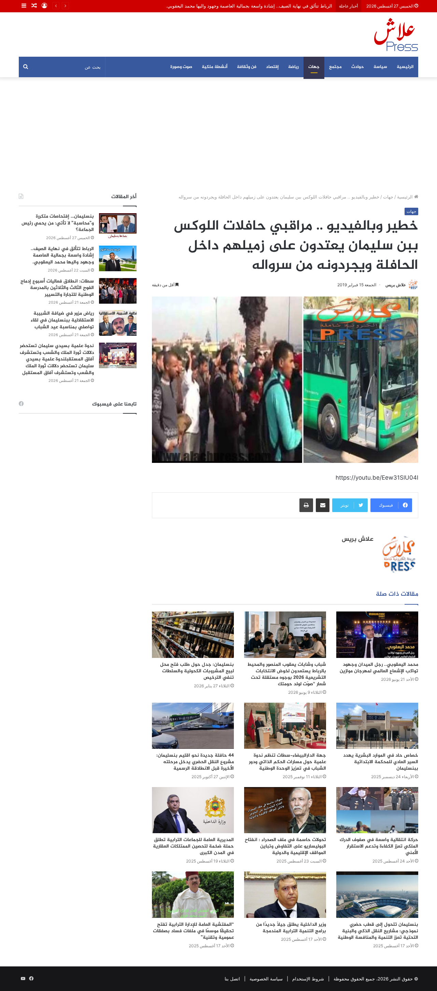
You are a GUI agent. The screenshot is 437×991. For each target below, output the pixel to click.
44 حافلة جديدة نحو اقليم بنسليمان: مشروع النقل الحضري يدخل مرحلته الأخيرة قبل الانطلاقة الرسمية (195, 762)
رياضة (293, 67)
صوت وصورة (181, 67)
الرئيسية (405, 67)
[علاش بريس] (396, 34)
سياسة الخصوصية (266, 978)
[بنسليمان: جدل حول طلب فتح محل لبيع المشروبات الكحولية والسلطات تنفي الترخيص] (193, 634)
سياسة (380, 67)
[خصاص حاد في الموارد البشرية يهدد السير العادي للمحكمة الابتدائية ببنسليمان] (377, 726)
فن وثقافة (246, 67)
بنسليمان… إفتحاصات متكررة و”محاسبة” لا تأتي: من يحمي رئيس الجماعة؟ (58, 223)
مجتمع (335, 67)
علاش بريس (395, 284)
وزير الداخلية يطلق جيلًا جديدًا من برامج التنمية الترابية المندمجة (291, 928)
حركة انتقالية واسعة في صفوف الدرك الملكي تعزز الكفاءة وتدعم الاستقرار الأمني (379, 846)
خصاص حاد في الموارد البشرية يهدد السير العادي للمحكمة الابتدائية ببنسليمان (380, 762)
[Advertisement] (218, 135)
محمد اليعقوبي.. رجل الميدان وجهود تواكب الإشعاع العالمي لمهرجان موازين (379, 668)
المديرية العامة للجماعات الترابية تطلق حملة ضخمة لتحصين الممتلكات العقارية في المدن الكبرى (193, 846)
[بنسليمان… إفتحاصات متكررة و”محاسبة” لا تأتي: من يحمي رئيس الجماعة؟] (118, 226)
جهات (314, 67)
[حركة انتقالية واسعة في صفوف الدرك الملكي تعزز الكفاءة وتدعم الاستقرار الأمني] (377, 810)
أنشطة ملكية (214, 67)
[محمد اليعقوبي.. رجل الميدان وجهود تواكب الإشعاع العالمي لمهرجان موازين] (377, 634)
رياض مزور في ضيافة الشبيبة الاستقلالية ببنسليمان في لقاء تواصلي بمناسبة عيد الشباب (62, 320)
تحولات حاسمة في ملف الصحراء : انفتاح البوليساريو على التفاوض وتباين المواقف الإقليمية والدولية (285, 846)
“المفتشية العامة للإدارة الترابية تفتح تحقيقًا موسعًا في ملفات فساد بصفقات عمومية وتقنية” (193, 931)
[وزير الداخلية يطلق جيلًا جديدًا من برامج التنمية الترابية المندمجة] (285, 894)
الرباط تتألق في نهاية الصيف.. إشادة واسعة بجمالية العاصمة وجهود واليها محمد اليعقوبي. (62, 255)
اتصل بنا (232, 978)
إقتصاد (272, 67)
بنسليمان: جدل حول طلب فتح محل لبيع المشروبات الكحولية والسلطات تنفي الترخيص (197, 671)
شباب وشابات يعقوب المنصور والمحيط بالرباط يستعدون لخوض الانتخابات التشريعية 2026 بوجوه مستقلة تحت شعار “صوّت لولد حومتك (286, 674)
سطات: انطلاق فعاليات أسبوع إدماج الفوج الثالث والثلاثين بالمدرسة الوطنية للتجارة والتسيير (57, 288)
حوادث (357, 67)
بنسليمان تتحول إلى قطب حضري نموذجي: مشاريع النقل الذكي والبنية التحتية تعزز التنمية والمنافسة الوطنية (378, 931)
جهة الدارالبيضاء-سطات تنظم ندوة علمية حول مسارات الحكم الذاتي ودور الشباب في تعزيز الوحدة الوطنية (287, 762)
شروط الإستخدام (308, 978)
